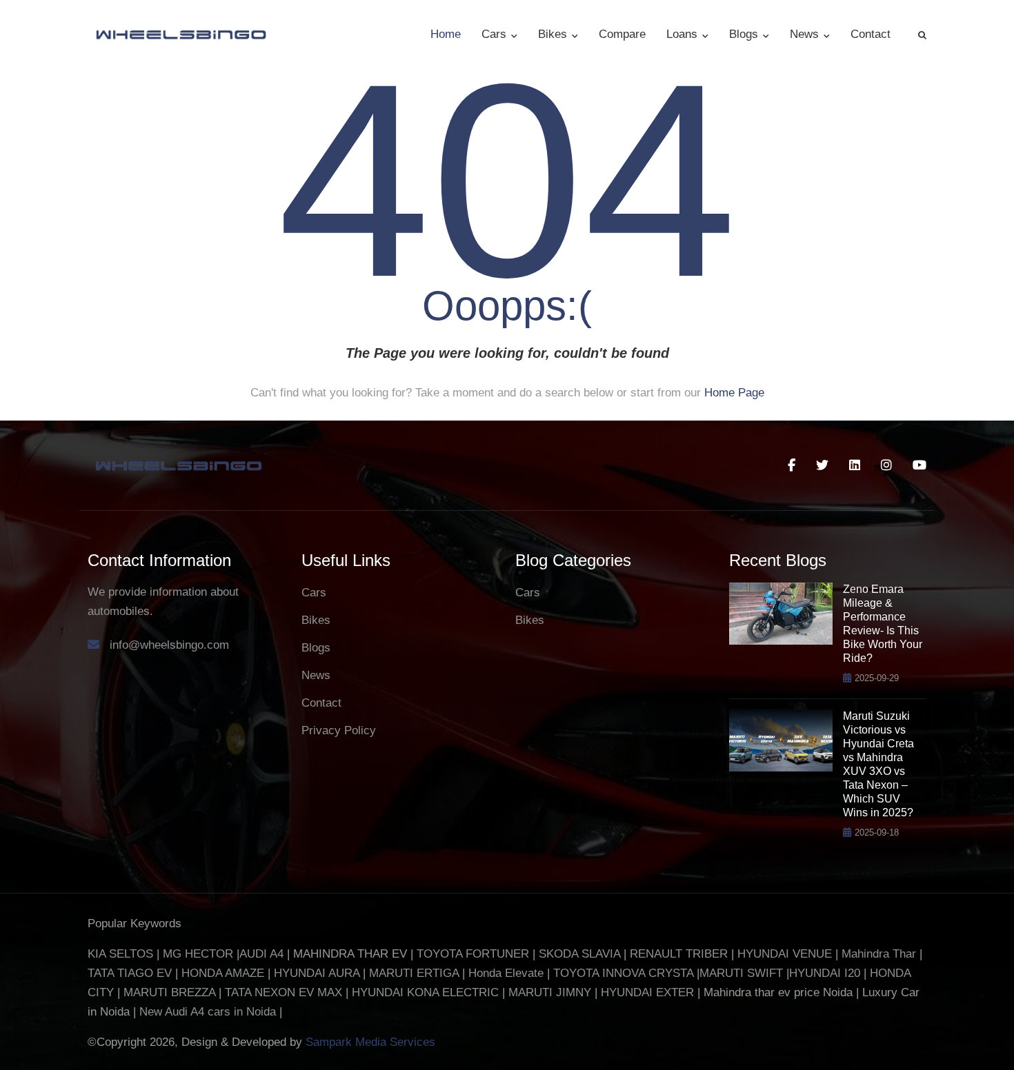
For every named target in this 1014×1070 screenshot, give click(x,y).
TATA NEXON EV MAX (283, 992)
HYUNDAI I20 (824, 973)
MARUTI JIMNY (548, 992)
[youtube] (919, 465)
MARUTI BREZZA (171, 992)
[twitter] (822, 465)
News (806, 34)
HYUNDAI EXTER (649, 992)
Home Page (734, 392)
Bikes (554, 34)
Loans (683, 34)
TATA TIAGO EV (131, 973)
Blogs (745, 34)
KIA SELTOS (120, 953)
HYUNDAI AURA (316, 973)
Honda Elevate (506, 973)
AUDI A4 (261, 953)
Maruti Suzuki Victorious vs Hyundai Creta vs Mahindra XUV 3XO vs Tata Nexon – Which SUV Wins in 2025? (878, 764)
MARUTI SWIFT (742, 973)
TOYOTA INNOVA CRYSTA (625, 973)
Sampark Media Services (370, 1042)
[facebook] (791, 465)
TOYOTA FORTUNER (475, 953)
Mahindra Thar (879, 953)
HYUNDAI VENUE (784, 953)
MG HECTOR (198, 953)
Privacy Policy (338, 730)
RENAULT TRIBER (679, 953)
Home (445, 34)
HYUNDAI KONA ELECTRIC (425, 992)
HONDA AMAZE (222, 973)
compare (622, 34)
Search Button (922, 34)
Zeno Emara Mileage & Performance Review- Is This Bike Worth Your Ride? (882, 623)
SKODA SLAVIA (579, 953)
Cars (495, 34)
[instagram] (886, 465)
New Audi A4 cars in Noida (209, 1011)
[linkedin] (854, 465)
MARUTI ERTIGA (414, 973)
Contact (871, 34)
